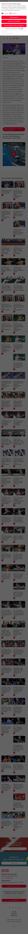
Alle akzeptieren (14, 17)
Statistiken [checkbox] (14, 13)
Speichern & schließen (14, 21)
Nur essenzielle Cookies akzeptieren (14, 25)
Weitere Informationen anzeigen (13, 28)
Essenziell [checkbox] (6, 13)
